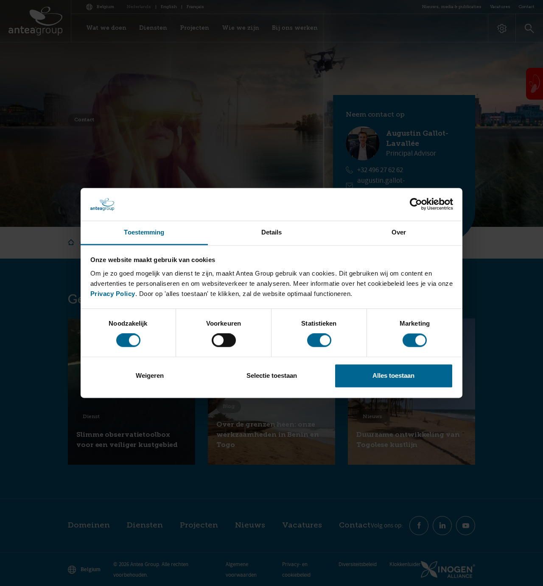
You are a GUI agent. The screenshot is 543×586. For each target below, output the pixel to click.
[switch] (224, 340)
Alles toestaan (393, 375)
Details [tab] (271, 232)
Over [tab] (399, 232)
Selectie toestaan (271, 375)
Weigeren (150, 375)
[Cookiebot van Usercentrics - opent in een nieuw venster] (416, 204)
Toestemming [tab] (144, 232)
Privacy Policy (112, 293)
